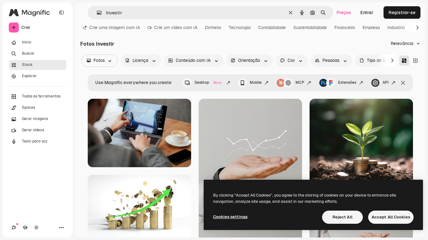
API (386, 82)
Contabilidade (272, 27)
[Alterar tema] (36, 227)
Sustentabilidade (310, 27)
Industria (396, 27)
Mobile (256, 82)
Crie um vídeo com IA (175, 27)
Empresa (371, 27)
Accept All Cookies (391, 217)
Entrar (366, 12)
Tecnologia (240, 27)
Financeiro (344, 27)
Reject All (342, 217)
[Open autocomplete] (96, 12)
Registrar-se (402, 12)
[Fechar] (402, 82)
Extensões (347, 82)
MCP (299, 82)
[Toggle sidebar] (61, 13)
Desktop (208, 82)
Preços (344, 12)
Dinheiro (213, 27)
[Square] (415, 61)
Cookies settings (230, 216)
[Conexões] (14, 227)
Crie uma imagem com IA (114, 27)
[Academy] (25, 227)
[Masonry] (404, 61)
